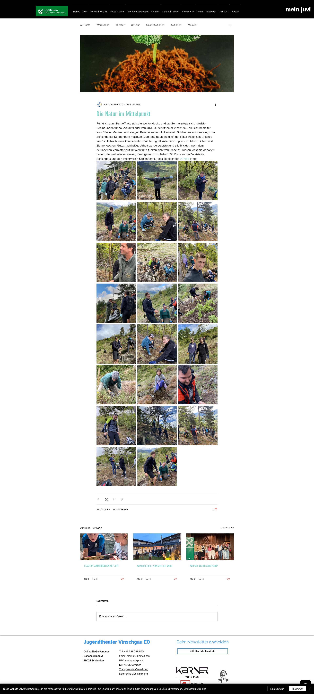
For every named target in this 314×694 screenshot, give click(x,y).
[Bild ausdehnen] (116, 180)
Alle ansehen (227, 527)
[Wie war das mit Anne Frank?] (210, 546)
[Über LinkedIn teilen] (114, 499)
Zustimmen (297, 688)
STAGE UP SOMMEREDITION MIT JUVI (101, 566)
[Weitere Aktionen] (216, 104)
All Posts (85, 25)
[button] (229, 25)
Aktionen (176, 25)
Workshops (102, 25)
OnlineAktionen (155, 25)
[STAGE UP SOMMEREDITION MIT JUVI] (104, 546)
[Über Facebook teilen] (98, 499)
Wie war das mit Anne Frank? (204, 566)
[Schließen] (310, 688)
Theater (120, 25)
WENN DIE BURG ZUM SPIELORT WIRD (154, 566)
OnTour (135, 25)
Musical (192, 25)
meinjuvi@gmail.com (138, 655)
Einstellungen (277, 688)
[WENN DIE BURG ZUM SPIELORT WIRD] (157, 546)
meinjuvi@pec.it (134, 660)
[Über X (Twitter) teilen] (106, 499)
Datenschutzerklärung (194, 688)
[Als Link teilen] (122, 499)
